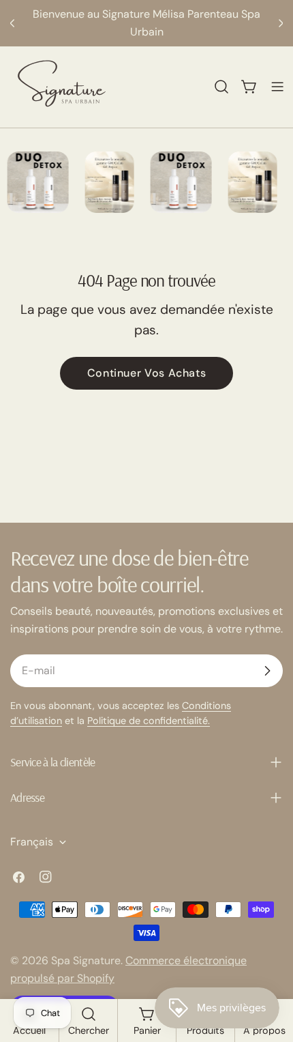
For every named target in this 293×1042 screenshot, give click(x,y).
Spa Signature (86, 960)
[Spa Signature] (34, 182)
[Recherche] (221, 86)
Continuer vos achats (146, 373)
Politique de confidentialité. (148, 720)
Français (31, 842)
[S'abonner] (267, 670)
